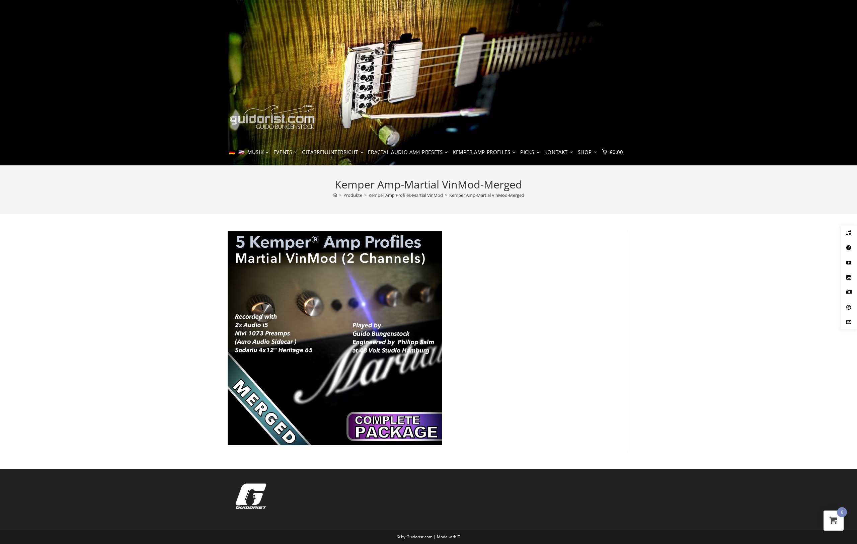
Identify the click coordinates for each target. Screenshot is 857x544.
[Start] (335, 195)
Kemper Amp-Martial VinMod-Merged (486, 195)
